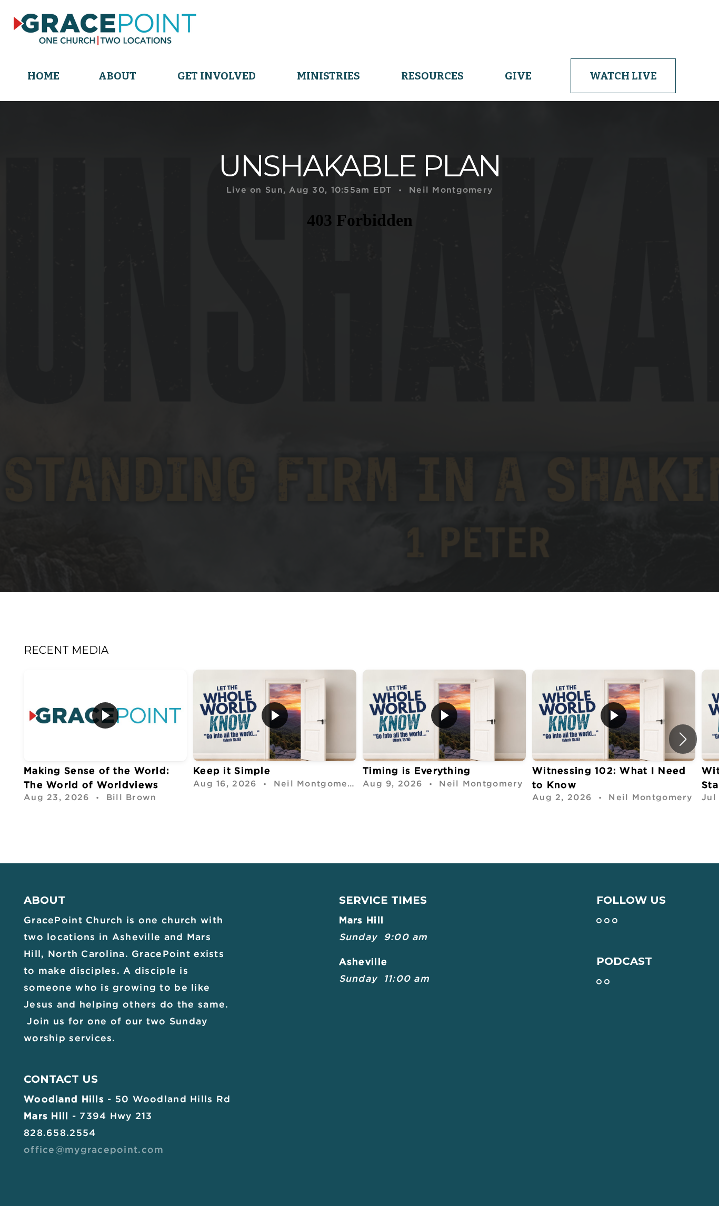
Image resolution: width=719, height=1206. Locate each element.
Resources (433, 75)
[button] (683, 739)
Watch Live (623, 75)
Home (43, 75)
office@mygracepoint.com (94, 1149)
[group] (105, 739)
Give (518, 75)
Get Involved (217, 75)
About (118, 75)
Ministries (329, 75)
